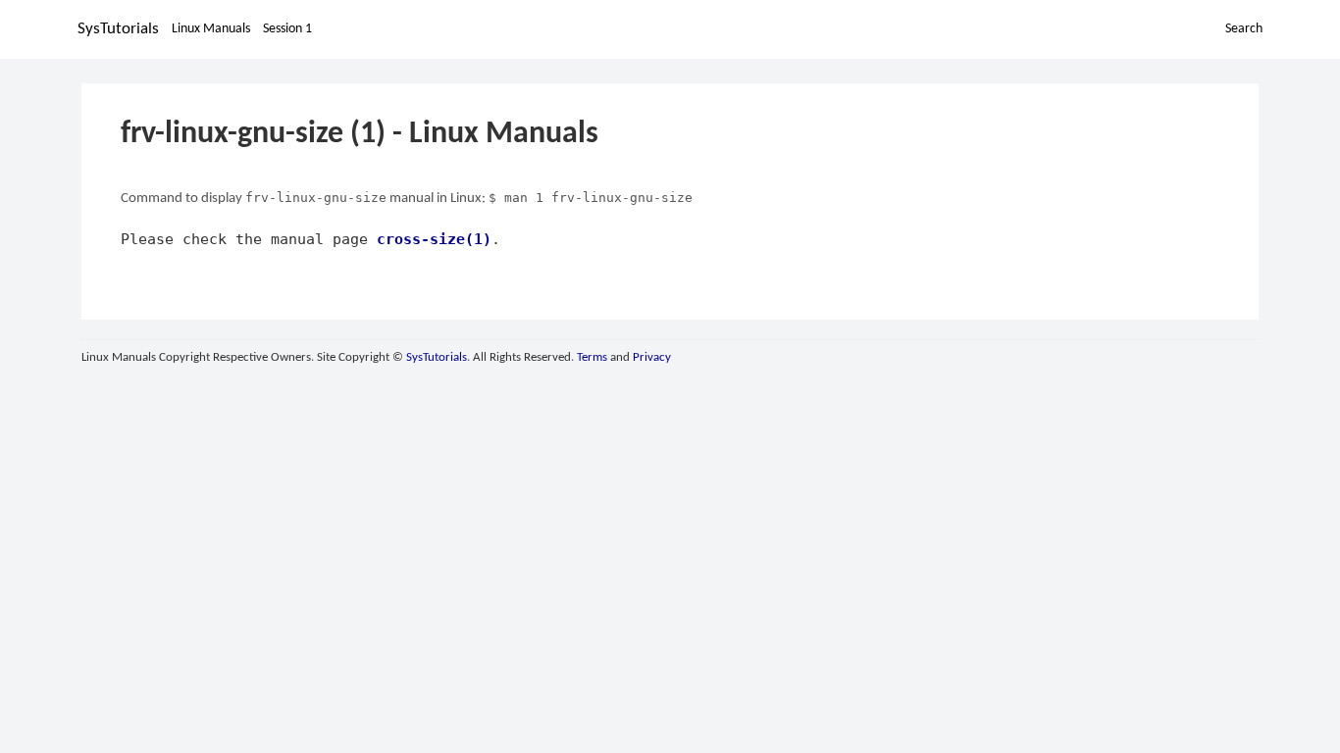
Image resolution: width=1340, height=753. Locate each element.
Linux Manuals (211, 29)
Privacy (652, 357)
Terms (592, 357)
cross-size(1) (434, 238)
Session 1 (287, 29)
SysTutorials (118, 29)
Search (1244, 29)
